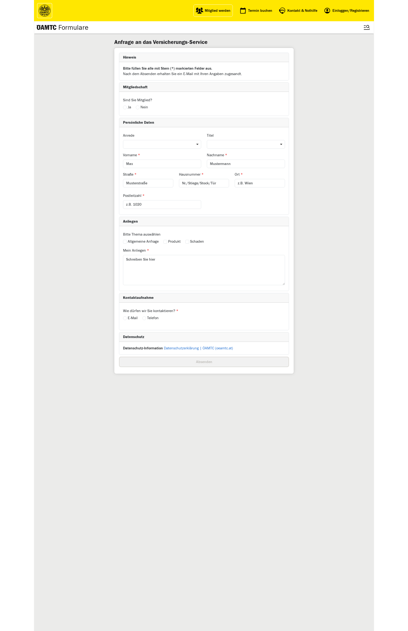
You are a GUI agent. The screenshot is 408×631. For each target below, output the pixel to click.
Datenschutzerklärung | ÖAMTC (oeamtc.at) (198, 348)
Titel (210, 135)
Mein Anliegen (136, 250)
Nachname (217, 155)
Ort (239, 174)
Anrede (128, 135)
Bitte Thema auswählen (142, 234)
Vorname (131, 155)
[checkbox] (125, 242)
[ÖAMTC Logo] (44, 10)
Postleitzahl (133, 196)
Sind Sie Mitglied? (137, 100)
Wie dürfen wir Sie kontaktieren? (150, 311)
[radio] (125, 107)
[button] (204, 57)
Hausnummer (191, 174)
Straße (129, 174)
